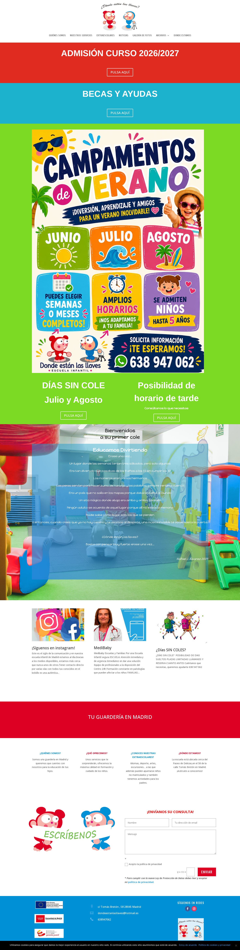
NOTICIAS (123, 35)
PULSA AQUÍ (120, 72)
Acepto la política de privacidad (145, 864)
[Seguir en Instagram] (194, 908)
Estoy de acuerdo (188, 945)
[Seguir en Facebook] (187, 908)
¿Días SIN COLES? (171, 649)
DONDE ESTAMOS (182, 35)
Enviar (206, 871)
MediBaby (103, 647)
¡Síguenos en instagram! (53, 647)
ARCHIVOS (161, 35)
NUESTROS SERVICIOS (81, 35)
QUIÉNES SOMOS (57, 35)
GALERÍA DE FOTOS (142, 35)
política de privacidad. (141, 882)
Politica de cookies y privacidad (214, 945)
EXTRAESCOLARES (105, 35)
